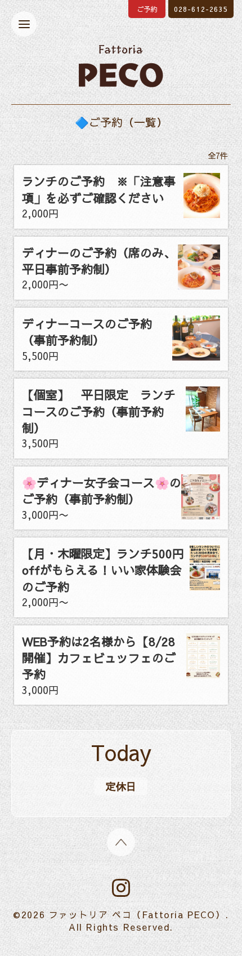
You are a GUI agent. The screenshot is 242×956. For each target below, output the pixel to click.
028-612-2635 (201, 9)
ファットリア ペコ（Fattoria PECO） (137, 914)
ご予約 (147, 9)
